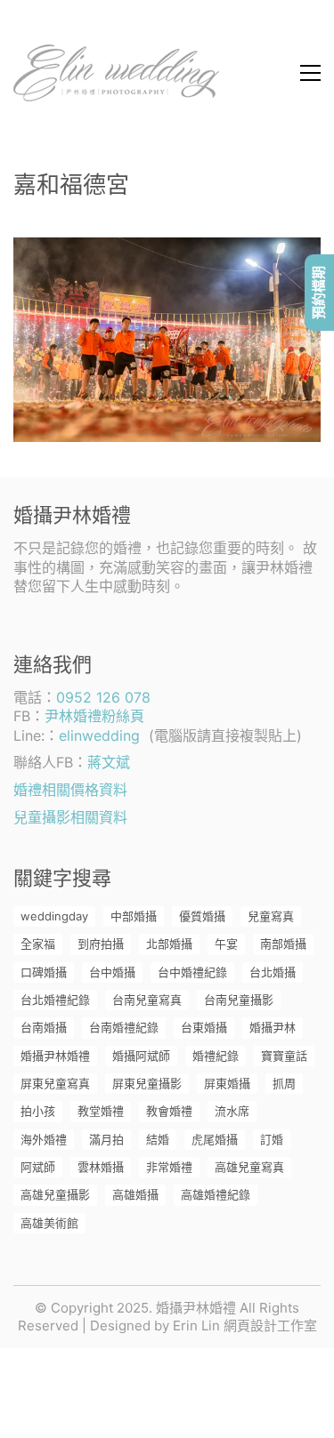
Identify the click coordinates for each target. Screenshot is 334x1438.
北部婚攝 (169, 943)
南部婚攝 (283, 943)
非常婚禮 (169, 1167)
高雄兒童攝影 (55, 1194)
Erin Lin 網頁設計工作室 (245, 1325)
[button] (310, 72)
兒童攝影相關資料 (70, 817)
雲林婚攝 (100, 1167)
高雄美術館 (49, 1223)
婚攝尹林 (272, 1027)
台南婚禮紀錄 (124, 1027)
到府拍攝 (100, 943)
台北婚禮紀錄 (55, 999)
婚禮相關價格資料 (70, 790)
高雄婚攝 (135, 1194)
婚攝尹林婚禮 (55, 1055)
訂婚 (271, 1139)
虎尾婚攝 (214, 1139)
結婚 (157, 1139)
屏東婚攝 (227, 1083)
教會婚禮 (169, 1111)
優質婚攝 (202, 916)
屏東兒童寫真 (55, 1083)
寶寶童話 (284, 1055)
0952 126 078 (103, 697)
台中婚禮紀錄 (192, 972)
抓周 (284, 1083)
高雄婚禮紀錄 (215, 1194)
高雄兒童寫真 (249, 1167)
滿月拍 (106, 1139)
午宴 (226, 943)
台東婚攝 (204, 1027)
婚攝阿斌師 (141, 1055)
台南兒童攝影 (238, 999)
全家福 (37, 943)
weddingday (54, 916)
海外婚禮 (43, 1139)
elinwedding (99, 735)
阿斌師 (37, 1167)
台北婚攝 (272, 972)
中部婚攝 (133, 916)
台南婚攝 (43, 1027)
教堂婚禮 (100, 1111)
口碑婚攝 (43, 972)
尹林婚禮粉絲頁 (94, 716)
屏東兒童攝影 (147, 1083)
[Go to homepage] (116, 72)
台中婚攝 (112, 972)
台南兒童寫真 (147, 999)
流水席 (232, 1111)
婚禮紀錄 (215, 1055)
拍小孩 (37, 1111)
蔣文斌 (108, 762)
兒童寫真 (271, 916)
